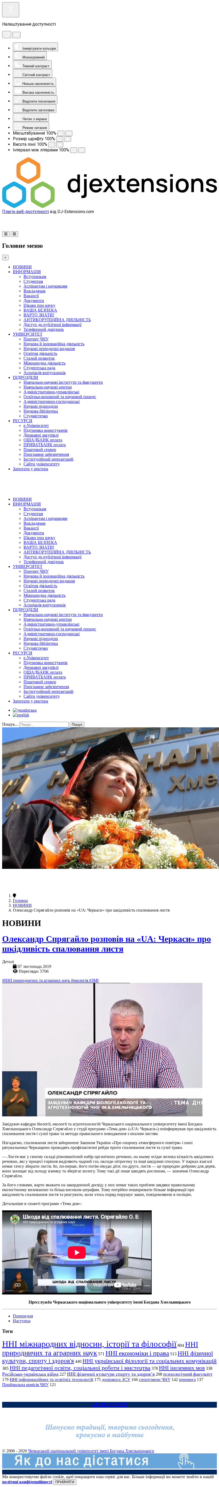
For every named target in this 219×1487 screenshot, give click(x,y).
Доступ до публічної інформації (52, 324)
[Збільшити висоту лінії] (59, 144)
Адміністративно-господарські (52, 401)
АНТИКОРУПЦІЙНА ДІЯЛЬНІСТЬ (57, 319)
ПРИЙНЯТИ (64, 1482)
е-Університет (36, 425)
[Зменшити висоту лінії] (51, 144)
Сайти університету (42, 464)
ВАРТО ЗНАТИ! (39, 315)
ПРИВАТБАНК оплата (45, 444)
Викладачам (34, 291)
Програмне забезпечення (46, 454)
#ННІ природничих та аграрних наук (36, 980)
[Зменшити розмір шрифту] (59, 139)
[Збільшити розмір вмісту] (68, 133)
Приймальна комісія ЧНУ (25, 1384)
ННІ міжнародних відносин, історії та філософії (89, 1344)
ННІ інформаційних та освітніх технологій (51, 1379)
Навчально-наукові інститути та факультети (63, 382)
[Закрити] (16, 35)
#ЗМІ (94, 980)
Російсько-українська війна (30, 1374)
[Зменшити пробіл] (73, 150)
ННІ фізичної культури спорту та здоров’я (111, 1374)
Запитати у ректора (30, 468)
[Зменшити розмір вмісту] (60, 133)
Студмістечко (36, 416)
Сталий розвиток (39, 358)
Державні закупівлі (41, 435)
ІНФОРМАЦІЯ (27, 271)
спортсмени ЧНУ (154, 1379)
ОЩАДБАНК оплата (43, 440)
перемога (187, 1379)
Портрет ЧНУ (36, 339)
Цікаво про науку (39, 305)
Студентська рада (39, 368)
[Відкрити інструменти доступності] (10, 9)
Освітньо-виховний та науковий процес (60, 396)
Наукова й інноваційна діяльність (54, 344)
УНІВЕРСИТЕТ (27, 334)
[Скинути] (6, 34)
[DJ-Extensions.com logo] (109, 206)
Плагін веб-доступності (25, 211)
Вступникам (35, 276)
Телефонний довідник (44, 329)
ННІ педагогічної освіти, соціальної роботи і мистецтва (80, 1367)
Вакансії (31, 295)
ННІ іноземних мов (182, 1368)
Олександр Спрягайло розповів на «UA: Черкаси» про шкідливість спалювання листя (106, 944)
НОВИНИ (22, 267)
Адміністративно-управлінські (51, 392)
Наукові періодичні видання (49, 348)
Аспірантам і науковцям (45, 286)
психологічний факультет (187, 1374)
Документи (34, 300)
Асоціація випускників (45, 372)
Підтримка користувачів (46, 430)
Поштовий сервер (40, 449)
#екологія (80, 980)
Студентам (33, 281)
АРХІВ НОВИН (109, 1404)
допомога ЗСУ (116, 1379)
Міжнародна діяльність (44, 363)
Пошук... (10, 724)
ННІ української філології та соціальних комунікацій (150, 1360)
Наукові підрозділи (41, 406)
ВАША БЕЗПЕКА (40, 310)
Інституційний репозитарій (48, 459)
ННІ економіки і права (137, 1353)
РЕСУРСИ (22, 420)
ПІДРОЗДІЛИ (25, 377)
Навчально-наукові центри (48, 387)
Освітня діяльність (40, 353)
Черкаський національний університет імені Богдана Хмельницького (91, 1451)
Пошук (77, 725)
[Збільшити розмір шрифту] (67, 139)
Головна (20, 900)
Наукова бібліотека (41, 411)
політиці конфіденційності (27, 1482)
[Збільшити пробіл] (81, 150)
